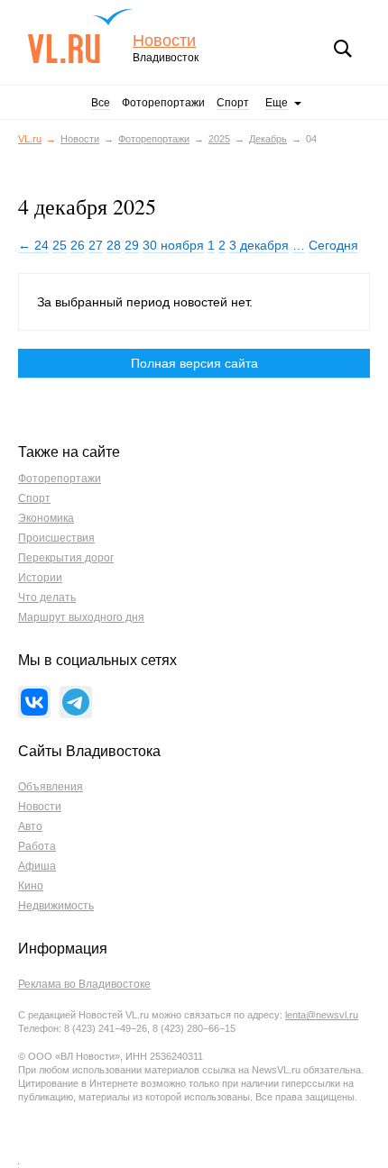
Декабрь (268, 138)
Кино (30, 886)
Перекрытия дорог (66, 558)
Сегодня (333, 245)
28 (113, 245)
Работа (37, 846)
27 (95, 245)
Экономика (46, 518)
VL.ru (80, 36)
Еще (276, 102)
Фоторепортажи (163, 102)
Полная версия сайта (194, 363)
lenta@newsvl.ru (321, 1014)
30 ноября (173, 245)
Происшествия (56, 538)
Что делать (47, 597)
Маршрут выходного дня (81, 617)
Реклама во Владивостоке (84, 984)
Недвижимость (56, 905)
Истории (40, 577)
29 (132, 245)
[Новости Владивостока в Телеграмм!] (76, 702)
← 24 (33, 245)
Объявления (50, 786)
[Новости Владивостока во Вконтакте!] (34, 702)
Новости (164, 41)
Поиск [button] (343, 48)
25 (59, 245)
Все (100, 102)
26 (77, 245)
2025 (219, 138)
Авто (30, 826)
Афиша (37, 866)
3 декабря (259, 245)
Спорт (233, 102)
